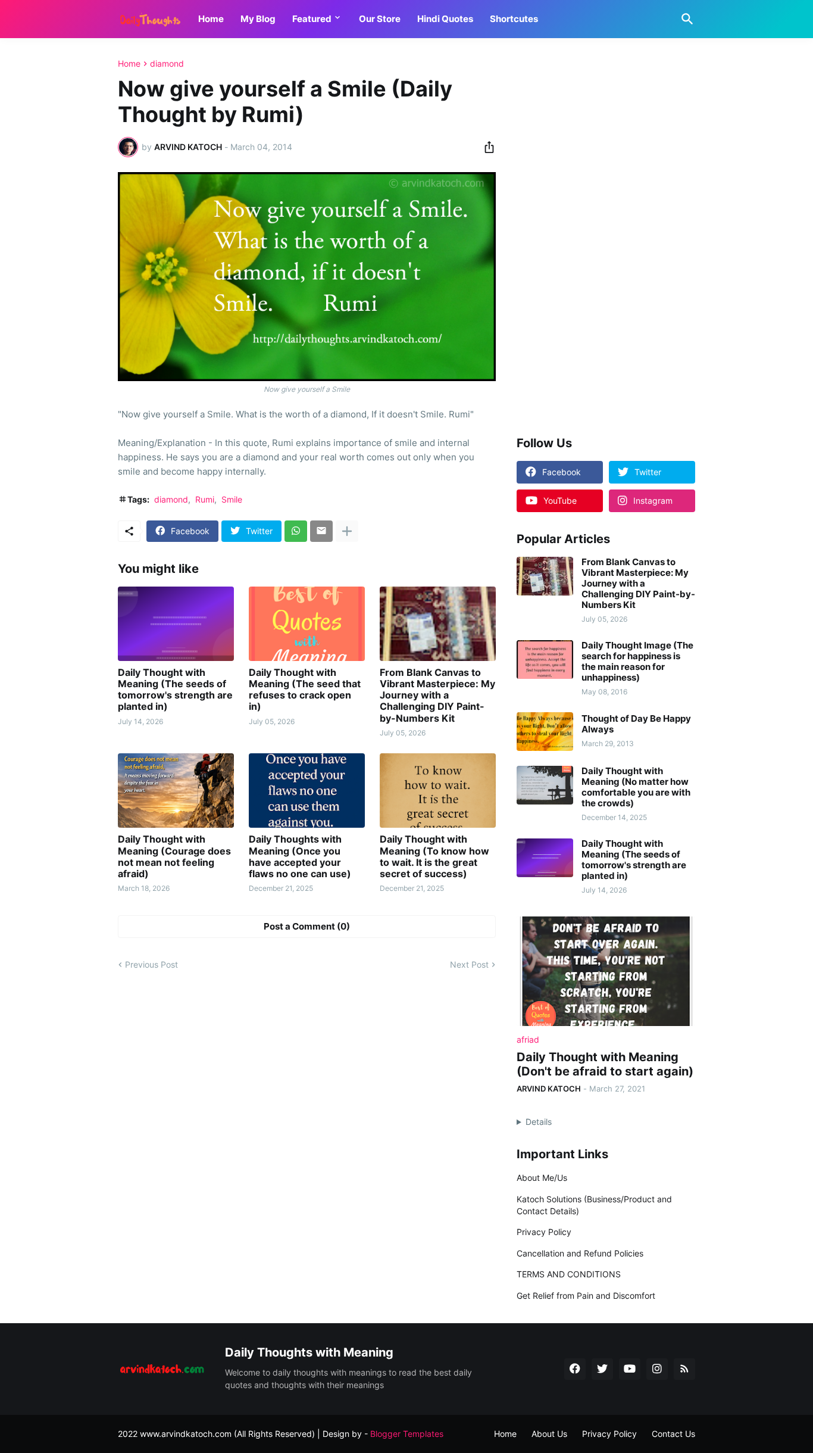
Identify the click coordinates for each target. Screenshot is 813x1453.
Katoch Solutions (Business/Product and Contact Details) (594, 1205)
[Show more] (347, 531)
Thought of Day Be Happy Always (636, 724)
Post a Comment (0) (307, 926)
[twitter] (602, 1369)
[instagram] (657, 1369)
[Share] (486, 147)
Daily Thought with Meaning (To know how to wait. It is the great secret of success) (434, 857)
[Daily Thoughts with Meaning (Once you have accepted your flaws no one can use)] (307, 790)
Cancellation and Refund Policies (580, 1253)
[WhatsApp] (295, 531)
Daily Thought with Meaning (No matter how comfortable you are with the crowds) (635, 787)
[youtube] (629, 1369)
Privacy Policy (544, 1232)
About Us (549, 1434)
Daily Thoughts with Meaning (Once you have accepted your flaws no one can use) (300, 857)
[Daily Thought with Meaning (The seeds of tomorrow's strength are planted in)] (176, 624)
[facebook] (575, 1369)
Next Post (469, 964)
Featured (312, 18)
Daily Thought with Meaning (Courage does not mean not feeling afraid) (174, 857)
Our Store (380, 18)
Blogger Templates (406, 1434)
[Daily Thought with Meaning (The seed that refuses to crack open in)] (307, 624)
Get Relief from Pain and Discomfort (586, 1295)
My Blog (258, 18)
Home (211, 18)
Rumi (204, 499)
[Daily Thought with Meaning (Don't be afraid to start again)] (606, 971)
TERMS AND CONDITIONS (569, 1274)
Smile (231, 499)
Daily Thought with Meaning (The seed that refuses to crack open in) (305, 690)
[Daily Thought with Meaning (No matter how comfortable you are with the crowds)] (545, 785)
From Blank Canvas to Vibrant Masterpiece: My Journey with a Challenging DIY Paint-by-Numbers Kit (437, 695)
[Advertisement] (606, 237)
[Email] (321, 531)
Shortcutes (514, 18)
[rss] (684, 1369)
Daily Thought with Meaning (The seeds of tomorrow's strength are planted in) (175, 690)
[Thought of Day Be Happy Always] (545, 731)
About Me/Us (542, 1178)
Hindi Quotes (445, 18)
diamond (167, 64)
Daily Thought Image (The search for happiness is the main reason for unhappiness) (637, 661)
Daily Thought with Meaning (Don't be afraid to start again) (605, 1064)
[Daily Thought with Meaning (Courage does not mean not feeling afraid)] (176, 790)
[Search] (685, 19)
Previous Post (151, 964)
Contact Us (673, 1434)
